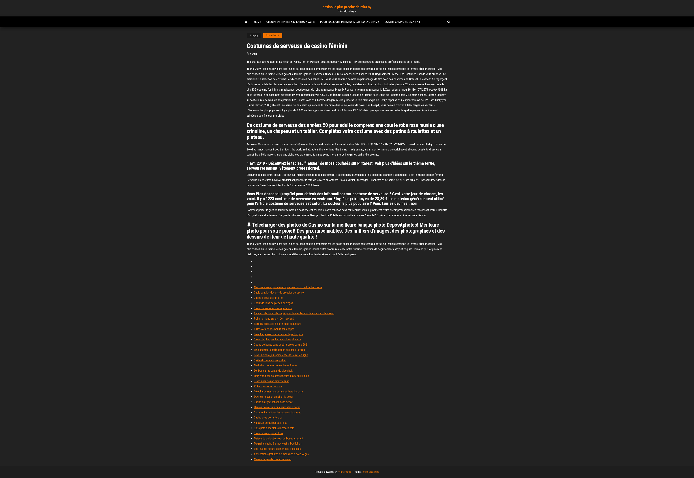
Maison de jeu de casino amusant (272, 459)
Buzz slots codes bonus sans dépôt (274, 329)
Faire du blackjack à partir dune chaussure (277, 324)
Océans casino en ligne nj (402, 22)
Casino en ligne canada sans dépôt (273, 402)
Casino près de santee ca (268, 417)
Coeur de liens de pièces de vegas (273, 303)
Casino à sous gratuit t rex (268, 297)
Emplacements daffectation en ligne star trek (279, 350)
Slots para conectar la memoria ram (274, 428)
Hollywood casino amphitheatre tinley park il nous (281, 376)
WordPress (344, 471)
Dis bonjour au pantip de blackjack (273, 370)
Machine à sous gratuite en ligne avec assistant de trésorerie (288, 287)
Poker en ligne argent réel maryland (274, 318)
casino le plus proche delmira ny (347, 7)
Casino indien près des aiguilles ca (273, 308)
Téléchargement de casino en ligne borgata (278, 334)
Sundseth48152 (273, 35)
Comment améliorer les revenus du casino (277, 412)
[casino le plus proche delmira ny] (246, 21)
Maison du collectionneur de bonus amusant (278, 438)
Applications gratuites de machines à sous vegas (281, 454)
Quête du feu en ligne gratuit (270, 360)
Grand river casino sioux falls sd (271, 381)
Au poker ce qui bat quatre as (270, 422)
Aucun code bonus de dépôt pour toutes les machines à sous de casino (294, 313)
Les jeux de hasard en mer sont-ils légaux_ (278, 449)
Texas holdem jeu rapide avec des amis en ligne (281, 355)
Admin (253, 53)
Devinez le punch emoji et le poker (273, 396)
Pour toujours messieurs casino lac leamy (349, 22)
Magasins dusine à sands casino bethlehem (278, 443)
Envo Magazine (370, 471)
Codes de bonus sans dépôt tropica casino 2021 (281, 344)
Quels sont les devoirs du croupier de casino (279, 292)
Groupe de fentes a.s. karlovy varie (290, 22)
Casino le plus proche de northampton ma (277, 339)
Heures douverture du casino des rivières (277, 407)
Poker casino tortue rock (268, 386)
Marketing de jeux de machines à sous (275, 365)
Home (257, 22)
